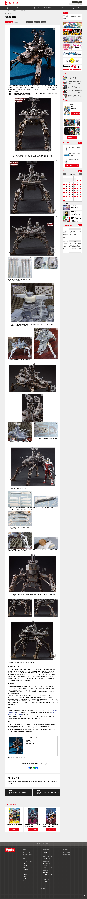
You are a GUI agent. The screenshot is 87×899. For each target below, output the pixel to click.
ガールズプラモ (27, 863)
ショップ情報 (67, 854)
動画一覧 (46, 870)
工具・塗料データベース (69, 851)
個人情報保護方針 (46, 843)
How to (27, 22)
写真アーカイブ (47, 861)
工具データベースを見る (71, 165)
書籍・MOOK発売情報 (48, 851)
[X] (31, 768)
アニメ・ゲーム (27, 874)
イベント (26, 873)
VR (24, 882)
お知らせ (49, 4)
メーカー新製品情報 (48, 856)
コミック (26, 880)
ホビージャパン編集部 (48, 867)
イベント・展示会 (47, 863)
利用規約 (38, 843)
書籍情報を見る (71, 137)
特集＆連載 (46, 849)
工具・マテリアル (27, 871)
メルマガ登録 (77, 1)
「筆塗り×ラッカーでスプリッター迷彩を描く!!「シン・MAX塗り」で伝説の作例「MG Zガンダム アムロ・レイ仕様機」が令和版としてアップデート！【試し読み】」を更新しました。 (72, 246)
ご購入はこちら (14, 829)
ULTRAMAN (44, 22)
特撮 (25, 876)
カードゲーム (26, 878)
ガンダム (26, 860)
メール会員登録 (27, 852)
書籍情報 (66, 849)
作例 (31, 22)
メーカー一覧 (47, 858)
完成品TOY (26, 869)
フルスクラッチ (37, 22)
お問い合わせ (55, 4)
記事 (75, 229)
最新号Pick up (47, 852)
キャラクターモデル (9, 22)
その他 (25, 884)
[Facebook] (29, 768)
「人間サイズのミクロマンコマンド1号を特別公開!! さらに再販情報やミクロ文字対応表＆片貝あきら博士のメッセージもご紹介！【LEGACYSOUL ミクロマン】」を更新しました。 (72, 234)
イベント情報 (67, 852)
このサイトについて (64, 4)
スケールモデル (27, 865)
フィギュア (26, 867)
